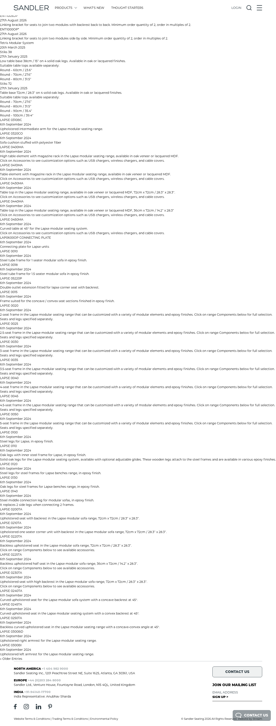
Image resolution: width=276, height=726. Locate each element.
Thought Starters (127, 8)
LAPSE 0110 (8, 446)
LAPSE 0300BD (11, 631)
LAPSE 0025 (9, 324)
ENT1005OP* (9, 16)
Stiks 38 (6, 52)
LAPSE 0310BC (11, 120)
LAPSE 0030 (9, 342)
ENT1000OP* (9, 29)
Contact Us (256, 715)
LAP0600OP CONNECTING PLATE (25, 238)
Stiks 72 (6, 84)
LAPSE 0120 (8, 464)
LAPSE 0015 (8, 292)
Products (63, 8)
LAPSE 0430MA (11, 183)
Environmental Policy (104, 718)
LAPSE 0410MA (11, 165)
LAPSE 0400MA (12, 147)
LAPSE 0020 (9, 305)
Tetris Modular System (17, 43)
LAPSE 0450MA (11, 219)
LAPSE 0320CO (11, 133)
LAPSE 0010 (9, 251)
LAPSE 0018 (9, 265)
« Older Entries (11, 659)
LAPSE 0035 (9, 360)
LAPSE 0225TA (11, 555)
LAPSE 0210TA (10, 523)
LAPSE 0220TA (11, 536)
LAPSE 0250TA (11, 618)
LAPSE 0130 (8, 478)
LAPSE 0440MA (12, 201)
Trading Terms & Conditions (70, 718)
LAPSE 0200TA (11, 509)
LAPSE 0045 (9, 396)
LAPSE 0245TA (11, 604)
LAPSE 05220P (11, 278)
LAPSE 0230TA (11, 573)
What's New (93, 8)
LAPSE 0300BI (11, 645)
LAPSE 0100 (9, 432)
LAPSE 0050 (9, 414)
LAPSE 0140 (9, 491)
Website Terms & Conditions (32, 718)
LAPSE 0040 (9, 378)
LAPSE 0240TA (11, 591)
